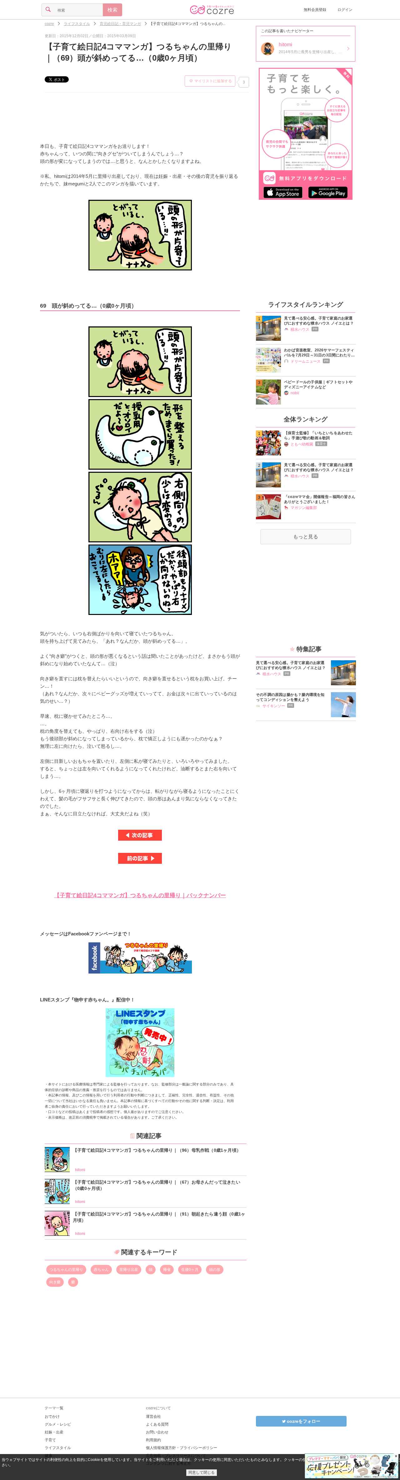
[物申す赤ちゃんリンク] (140, 1042)
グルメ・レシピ (58, 1424)
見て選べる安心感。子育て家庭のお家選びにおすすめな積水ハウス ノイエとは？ (319, 320)
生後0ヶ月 (189, 1269)
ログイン (345, 10)
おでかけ (52, 1416)
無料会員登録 (315, 10)
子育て (50, 1440)
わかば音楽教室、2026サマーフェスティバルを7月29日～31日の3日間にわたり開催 (319, 353)
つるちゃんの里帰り (66, 1269)
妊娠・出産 (54, 1432)
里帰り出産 (128, 1269)
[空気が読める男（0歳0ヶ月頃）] (140, 835)
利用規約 (153, 1440)
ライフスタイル (58, 1448)
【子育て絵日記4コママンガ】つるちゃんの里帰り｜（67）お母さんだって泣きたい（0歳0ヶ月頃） (156, 1185)
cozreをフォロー (303, 1421)
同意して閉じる (201, 1472)
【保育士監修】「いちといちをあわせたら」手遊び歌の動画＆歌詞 (318, 435)
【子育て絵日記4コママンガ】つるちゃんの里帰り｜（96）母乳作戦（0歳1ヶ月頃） (157, 1150)
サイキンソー (273, 706)
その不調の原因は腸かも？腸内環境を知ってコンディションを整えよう (290, 697)
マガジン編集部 (304, 508)
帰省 (167, 1269)
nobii (295, 393)
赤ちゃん (101, 1269)
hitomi (80, 1170)
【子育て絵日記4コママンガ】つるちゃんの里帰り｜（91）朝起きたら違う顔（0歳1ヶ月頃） (159, 1217)
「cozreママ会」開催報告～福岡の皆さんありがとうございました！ (319, 499)
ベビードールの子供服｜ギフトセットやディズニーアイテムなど (318, 384)
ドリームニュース (306, 361)
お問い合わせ (157, 1432)
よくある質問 (157, 1424)
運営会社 (153, 1416)
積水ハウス (300, 329)
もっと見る (305, 536)
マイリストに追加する (213, 81)
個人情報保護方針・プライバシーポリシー (181, 1448)
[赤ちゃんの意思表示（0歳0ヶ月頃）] (140, 858)
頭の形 (214, 1269)
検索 (113, 10)
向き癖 (55, 1282)
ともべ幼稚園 (302, 444)
